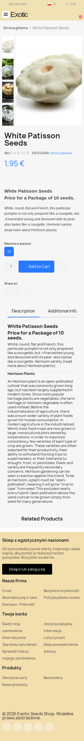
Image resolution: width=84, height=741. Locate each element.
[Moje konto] (64, 15)
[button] (5, 14)
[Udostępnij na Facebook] (8, 291)
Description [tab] (23, 311)
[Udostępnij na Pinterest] (28, 291)
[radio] (9, 251)
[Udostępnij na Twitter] (18, 291)
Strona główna (61, 153)
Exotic (19, 14)
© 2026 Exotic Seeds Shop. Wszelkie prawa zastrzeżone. (38, 716)
